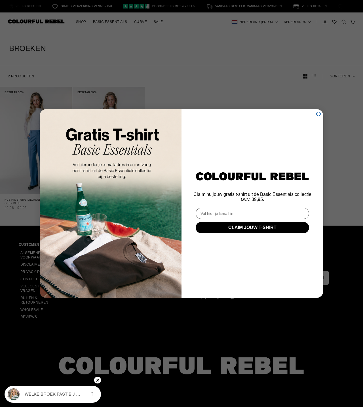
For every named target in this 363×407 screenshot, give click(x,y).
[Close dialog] (318, 114)
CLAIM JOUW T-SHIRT (252, 227)
